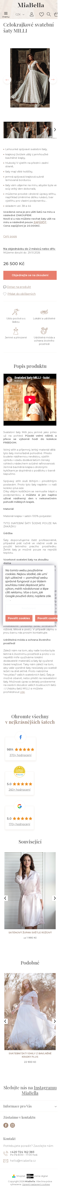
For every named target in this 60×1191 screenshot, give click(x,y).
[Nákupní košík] (56, 14)
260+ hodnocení (19, 789)
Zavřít (21, 290)
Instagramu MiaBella (39, 1090)
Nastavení (29, 608)
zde (7, 599)
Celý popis (10, 236)
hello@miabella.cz (23, 1160)
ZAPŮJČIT (40, 222)
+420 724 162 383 (22, 1152)
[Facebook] (5, 1125)
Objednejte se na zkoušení (30, 275)
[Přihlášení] (31, 14)
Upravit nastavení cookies (36, 1184)
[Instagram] (12, 1125)
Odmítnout (18, 618)
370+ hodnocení (21, 755)
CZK (18, 14)
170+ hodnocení (19, 824)
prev (5, 898)
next (55, 898)
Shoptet (20, 1176)
